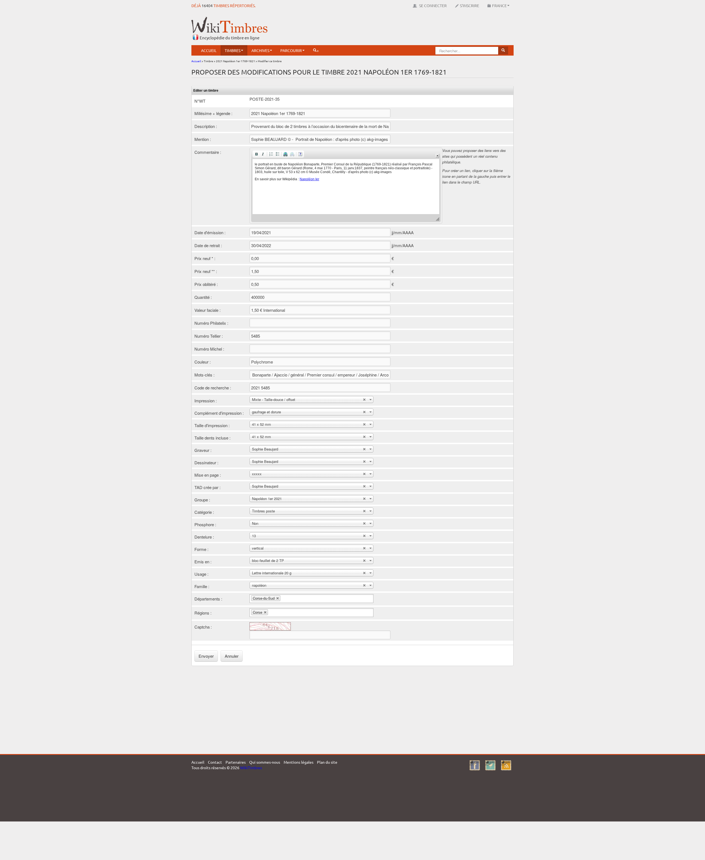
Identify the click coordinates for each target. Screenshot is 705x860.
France (499, 5)
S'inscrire (469, 5)
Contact (215, 762)
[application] (346, 186)
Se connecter (432, 5)
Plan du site (327, 762)
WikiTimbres (251, 767)
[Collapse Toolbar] (437, 155)
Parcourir (291, 50)
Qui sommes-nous (264, 762)
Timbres (232, 50)
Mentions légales (298, 762)
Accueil (208, 50)
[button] (256, 154)
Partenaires (236, 762)
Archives (260, 50)
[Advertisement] (413, 29)
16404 (207, 5)
